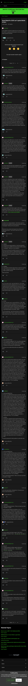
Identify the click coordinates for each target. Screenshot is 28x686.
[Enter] (2, 6)
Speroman (6, 578)
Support (3, 667)
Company (3, 670)
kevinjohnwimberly (8, 102)
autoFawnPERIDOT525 (8, 67)
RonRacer (6, 608)
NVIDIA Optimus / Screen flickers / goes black (10, 634)
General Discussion (5, 640)
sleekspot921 (6, 264)
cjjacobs (5, 298)
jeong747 (6, 487)
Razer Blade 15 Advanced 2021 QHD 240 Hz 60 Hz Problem (13, 642)
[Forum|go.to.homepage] (8, 2)
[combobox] (14, 6)
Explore (3, 663)
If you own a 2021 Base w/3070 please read (10, 638)
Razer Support (5, 16)
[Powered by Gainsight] (14, 655)
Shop (3, 660)
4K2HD (5, 281)
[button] (1, 2)
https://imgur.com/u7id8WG (14, 212)
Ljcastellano (6, 449)
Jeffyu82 (6, 391)
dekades (5, 220)
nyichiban (6, 28)
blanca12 (6, 530)
